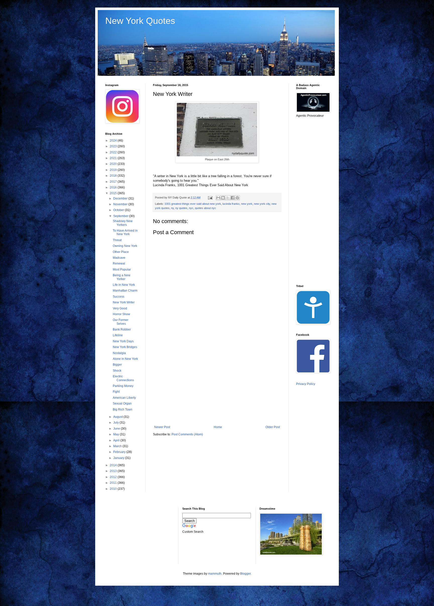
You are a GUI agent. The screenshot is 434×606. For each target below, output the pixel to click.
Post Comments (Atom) (187, 434)
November (120, 204)
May (116, 434)
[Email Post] (210, 197)
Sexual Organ (122, 403)
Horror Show (121, 314)
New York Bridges (125, 347)
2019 (114, 170)
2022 (114, 152)
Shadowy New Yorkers (123, 222)
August (118, 417)
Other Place (121, 252)
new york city (262, 203)
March (118, 446)
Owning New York (125, 246)
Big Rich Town (122, 409)
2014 (114, 465)
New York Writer (124, 302)
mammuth (215, 573)
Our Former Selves (120, 321)
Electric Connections (123, 378)
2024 (114, 140)
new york (246, 203)
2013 (114, 471)
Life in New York (124, 285)
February (119, 452)
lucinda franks (231, 203)
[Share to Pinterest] (237, 197)
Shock (117, 370)
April (116, 440)
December (120, 198)
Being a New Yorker (121, 277)
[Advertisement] (217, 384)
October (119, 210)
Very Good (120, 308)
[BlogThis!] (223, 197)
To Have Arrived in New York (125, 232)
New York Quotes (140, 21)
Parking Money (123, 386)
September (121, 216)
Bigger (117, 364)
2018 (114, 175)
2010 (114, 489)
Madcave (119, 257)
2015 (114, 193)
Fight (116, 391)
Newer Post (162, 427)
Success (118, 296)
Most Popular (122, 269)
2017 (114, 181)
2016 (114, 187)
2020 (114, 164)
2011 (114, 483)
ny (172, 208)
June (117, 428)
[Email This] (218, 197)
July (116, 422)
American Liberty (124, 397)
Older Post (272, 427)
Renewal (119, 263)
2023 (114, 146)
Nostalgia (119, 353)
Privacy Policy (305, 384)
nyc (191, 208)
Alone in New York (125, 359)
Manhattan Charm (125, 290)
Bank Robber (122, 329)
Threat (117, 240)
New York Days (123, 341)
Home (218, 427)
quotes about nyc (205, 208)
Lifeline (118, 335)
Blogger (245, 573)
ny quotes (181, 208)
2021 (114, 158)
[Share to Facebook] (232, 197)
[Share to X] (227, 197)
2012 (114, 477)
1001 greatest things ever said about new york (193, 203)
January (119, 458)
